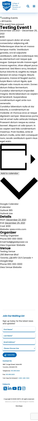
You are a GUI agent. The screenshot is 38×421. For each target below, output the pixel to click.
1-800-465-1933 (23, 378)
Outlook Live (6, 213)
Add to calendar (9, 173)
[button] (27, 6)
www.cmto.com (18, 229)
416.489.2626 (15, 371)
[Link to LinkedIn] (10, 388)
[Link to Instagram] (24, 388)
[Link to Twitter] (5, 388)
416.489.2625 (10, 374)
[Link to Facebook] (19, 388)
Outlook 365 (6, 210)
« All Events (6, 21)
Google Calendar (9, 203)
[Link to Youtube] (14, 388)
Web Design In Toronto (26, 402)
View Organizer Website (12, 245)
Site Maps (19, 406)
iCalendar (5, 207)
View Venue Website (11, 267)
